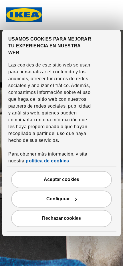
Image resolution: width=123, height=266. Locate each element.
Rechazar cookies (61, 218)
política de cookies (47, 161)
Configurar (58, 199)
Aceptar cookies (61, 179)
